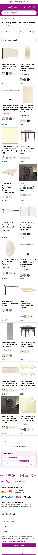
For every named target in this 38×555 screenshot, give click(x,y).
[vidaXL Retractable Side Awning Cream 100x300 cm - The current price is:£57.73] (10, 53)
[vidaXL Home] (12, 7)
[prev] (10, 442)
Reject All (19, 549)
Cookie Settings (19, 553)
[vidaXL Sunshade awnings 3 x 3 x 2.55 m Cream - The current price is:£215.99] (10, 290)
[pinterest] (10, 514)
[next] (28, 442)
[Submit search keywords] (34, 12)
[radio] (3, 73)
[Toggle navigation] (3, 7)
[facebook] (3, 514)
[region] (19, 544)
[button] (19, 521)
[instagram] (7, 514)
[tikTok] (14, 514)
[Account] (24, 7)
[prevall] (5, 442)
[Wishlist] (29, 7)
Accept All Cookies (19, 545)
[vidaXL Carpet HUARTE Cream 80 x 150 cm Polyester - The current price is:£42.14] (10, 248)
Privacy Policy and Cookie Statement (15, 541)
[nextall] (32, 442)
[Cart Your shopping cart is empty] (34, 7)
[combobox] (19, 12)
